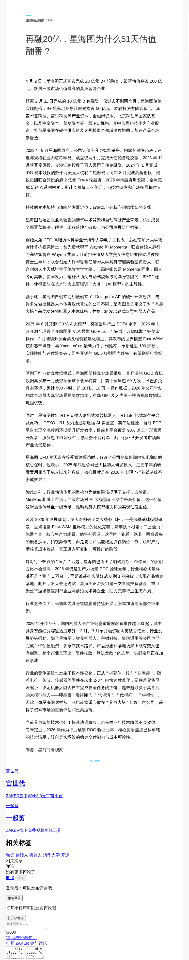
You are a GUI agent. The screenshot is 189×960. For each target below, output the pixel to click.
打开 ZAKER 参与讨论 (26, 943)
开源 (65, 855)
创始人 (22, 855)
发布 (20, 878)
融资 (10, 855)
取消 (10, 877)
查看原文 (94, 761)
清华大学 (51, 855)
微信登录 (14, 898)
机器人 (35, 855)
